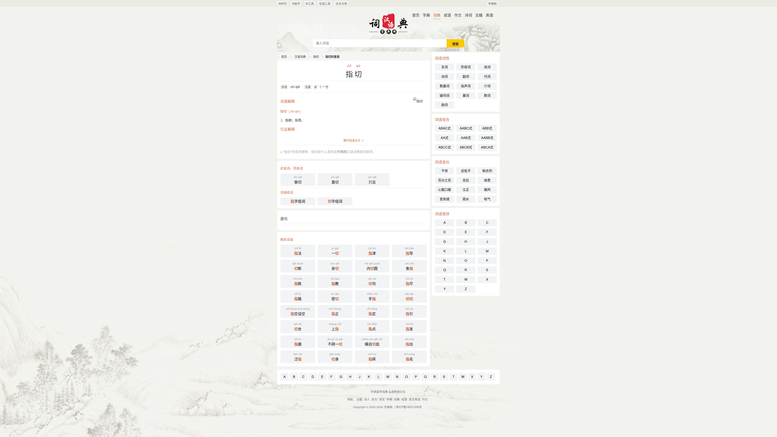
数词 (487, 95)
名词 (444, 67)
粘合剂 (487, 170)
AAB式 (466, 137)
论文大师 (341, 3)
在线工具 (324, 3)
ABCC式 (444, 147)
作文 (458, 15)
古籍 (479, 15)
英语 (489, 15)
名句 (374, 399)
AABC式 (466, 128)
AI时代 (282, 3)
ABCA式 (487, 147)
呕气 (487, 199)
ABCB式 (466, 147)
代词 (487, 76)
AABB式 (487, 137)
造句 (284, 218)
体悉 (487, 180)
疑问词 (444, 95)
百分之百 (444, 180)
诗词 (468, 15)
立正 (466, 189)
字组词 (298, 201)
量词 (466, 95)
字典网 (492, 3)
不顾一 (335, 342)
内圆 (372, 266)
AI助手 (296, 3)
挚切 (298, 180)
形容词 (466, 67)
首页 (415, 15)
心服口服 (444, 189)
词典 (437, 15)
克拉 (466, 180)
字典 (426, 15)
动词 (444, 76)
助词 (444, 104)
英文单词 (414, 399)
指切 (316, 56)
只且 (372, 180)
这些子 (466, 170)
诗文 (382, 399)
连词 (487, 67)
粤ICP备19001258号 (409, 407)
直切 (335, 180)
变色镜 (444, 199)
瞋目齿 (372, 342)
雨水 (466, 199)
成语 (447, 15)
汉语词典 (388, 23)
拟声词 (466, 86)
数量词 (444, 86)
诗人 (367, 399)
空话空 (298, 311)
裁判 (487, 189)
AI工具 (310, 3)
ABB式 (487, 128)
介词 (487, 86)
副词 (466, 76)
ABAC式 (444, 128)
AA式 (444, 137)
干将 (444, 170)
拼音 (284, 87)
